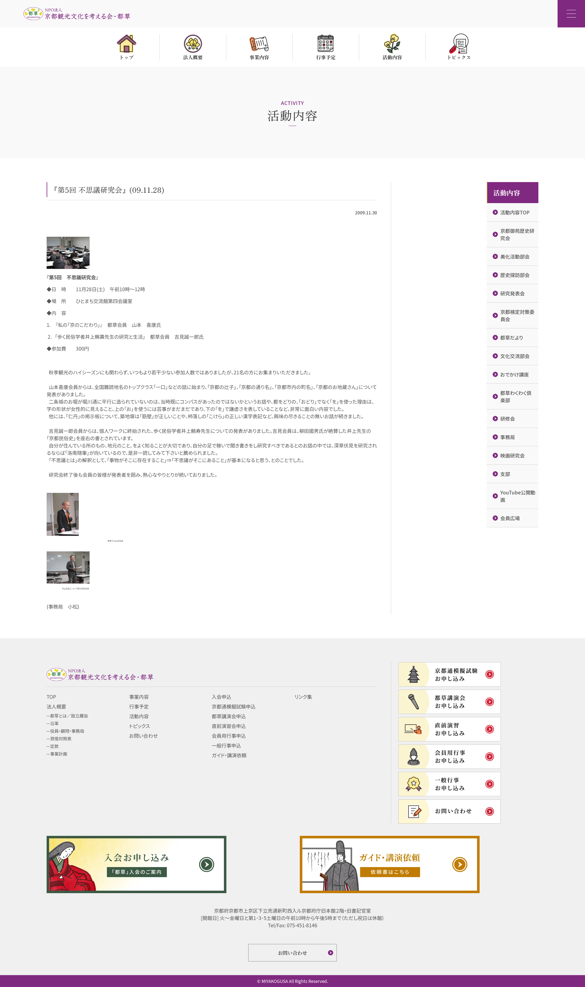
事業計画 (58, 754)
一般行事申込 (226, 745)
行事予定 (139, 706)
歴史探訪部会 (515, 274)
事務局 (507, 436)
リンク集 (303, 696)
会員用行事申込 (229, 735)
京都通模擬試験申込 (234, 706)
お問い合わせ (143, 735)
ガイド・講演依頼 (229, 755)
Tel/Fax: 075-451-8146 (292, 925)
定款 (54, 746)
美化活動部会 (515, 256)
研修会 (507, 418)
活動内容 (139, 716)
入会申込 (221, 696)
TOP (51, 696)
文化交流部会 (515, 355)
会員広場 (510, 518)
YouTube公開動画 (517, 496)
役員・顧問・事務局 (67, 731)
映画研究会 (512, 455)
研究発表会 (512, 293)
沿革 (54, 723)
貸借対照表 (60, 738)
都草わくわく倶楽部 (515, 396)
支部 (505, 473)
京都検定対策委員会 (517, 315)
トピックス (139, 725)
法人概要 (56, 706)
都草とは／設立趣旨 (69, 716)
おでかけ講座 (514, 374)
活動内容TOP (515, 212)
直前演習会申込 (229, 725)
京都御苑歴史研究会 (517, 234)
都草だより (511, 337)
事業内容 (139, 696)
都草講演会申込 (229, 716)
